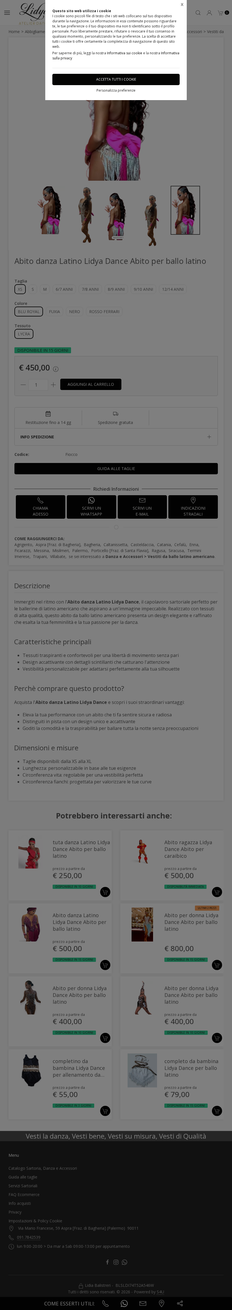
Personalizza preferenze (116, 90)
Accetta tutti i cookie (116, 79)
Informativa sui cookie (124, 53)
